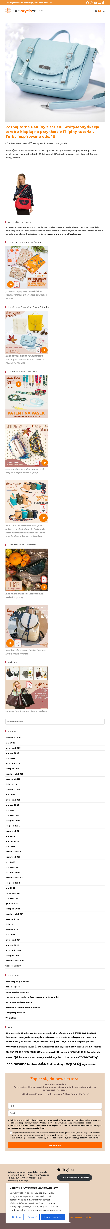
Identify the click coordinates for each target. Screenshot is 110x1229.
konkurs (11, 1046)
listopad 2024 (12, 820)
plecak (72, 1051)
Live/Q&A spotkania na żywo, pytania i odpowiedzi (32, 997)
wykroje (59, 1064)
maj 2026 (10, 743)
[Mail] (72, 1171)
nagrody (64, 1047)
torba (83, 1057)
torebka (32, 1064)
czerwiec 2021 (12, 929)
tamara (75, 1057)
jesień (90, 1041)
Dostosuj (16, 1217)
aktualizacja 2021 (63, 1037)
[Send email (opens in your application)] (100, 2)
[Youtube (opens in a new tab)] (96, 2)
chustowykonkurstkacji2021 (43, 1041)
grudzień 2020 (13, 950)
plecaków (84, 1051)
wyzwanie (89, 1064)
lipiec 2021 (10, 924)
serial (48, 1057)
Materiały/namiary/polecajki (19, 1002)
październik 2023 (14, 852)
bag (75, 1037)
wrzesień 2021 (12, 919)
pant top (63, 1052)
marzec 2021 (12, 945)
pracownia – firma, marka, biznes (22, 1007)
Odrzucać (32, 1217)
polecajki (95, 1052)
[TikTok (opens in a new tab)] (103, 2)
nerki (86, 1047)
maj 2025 (10, 794)
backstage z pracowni (17, 981)
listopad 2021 (12, 909)
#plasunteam (45, 1037)
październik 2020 (14, 961)
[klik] (42, 1128)
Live (38, 1046)
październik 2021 (14, 914)
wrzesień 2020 (13, 966)
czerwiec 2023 (12, 857)
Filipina (70, 1041)
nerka (80, 1047)
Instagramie (53, 234)
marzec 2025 (12, 805)
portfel (9, 1057)
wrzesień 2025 (12, 779)
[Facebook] (59, 1171)
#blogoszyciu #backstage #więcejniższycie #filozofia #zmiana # (39, 1033)
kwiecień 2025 (12, 800)
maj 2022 (10, 888)
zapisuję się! (55, 1145)
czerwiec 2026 (13, 737)
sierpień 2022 (12, 883)
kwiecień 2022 (12, 893)
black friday (84, 1037)
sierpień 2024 (12, 826)
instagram (80, 1041)
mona (55, 1046)
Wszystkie (61, 143)
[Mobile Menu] (103, 11)
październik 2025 (14, 774)
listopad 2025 (12, 769)
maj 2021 (10, 935)
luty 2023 (10, 862)
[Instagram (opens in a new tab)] (92, 2)
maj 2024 (10, 836)
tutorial (45, 1063)
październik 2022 (14, 878)
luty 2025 (10, 810)
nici (91, 1046)
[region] (37, 1203)
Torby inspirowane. (43, 143)
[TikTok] (67, 1171)
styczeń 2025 (12, 815)
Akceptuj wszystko (53, 1217)
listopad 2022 (12, 872)
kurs (19, 1047)
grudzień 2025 (12, 763)
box (23, 1041)
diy (64, 1041)
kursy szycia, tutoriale (17, 992)
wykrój (73, 1063)
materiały (47, 1047)
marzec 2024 (12, 841)
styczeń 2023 (12, 867)
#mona (31, 1037)
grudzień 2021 (12, 903)
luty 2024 (10, 846)
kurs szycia (28, 1047)
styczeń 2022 (12, 898)
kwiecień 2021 (12, 940)
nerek (72, 1046)
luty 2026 (10, 758)
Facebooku (74, 234)
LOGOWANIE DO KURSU (74, 1177)
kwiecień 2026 (13, 748)
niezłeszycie (32, 1051)
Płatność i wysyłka (73, 1217)
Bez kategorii (12, 987)
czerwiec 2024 (13, 831)
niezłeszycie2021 (50, 1052)
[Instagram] (63, 1171)
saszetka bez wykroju (32, 1057)
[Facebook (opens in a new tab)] (88, 2)
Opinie (88, 1217)
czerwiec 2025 (12, 789)
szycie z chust (62, 1057)
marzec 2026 (12, 753)
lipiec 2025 (11, 784)
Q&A (17, 1057)
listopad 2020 (12, 955)
